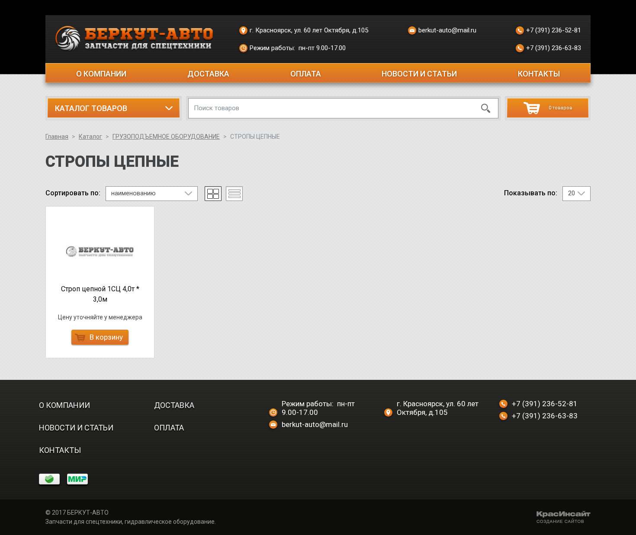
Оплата (305, 73)
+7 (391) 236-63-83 (553, 48)
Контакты (539, 73)
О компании (101, 73)
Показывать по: (530, 193)
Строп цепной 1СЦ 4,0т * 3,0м (100, 294)
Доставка (208, 73)
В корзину (106, 337)
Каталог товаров (91, 108)
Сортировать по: (72, 193)
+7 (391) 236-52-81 (553, 30)
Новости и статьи (419, 73)
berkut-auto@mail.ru (447, 30)
